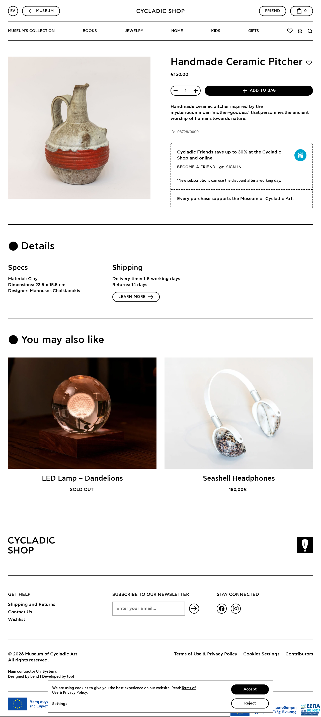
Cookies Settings (261, 654)
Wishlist (16, 619)
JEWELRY (134, 31)
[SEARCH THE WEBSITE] (310, 31)
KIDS (215, 31)
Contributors (299, 654)
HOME (177, 31)
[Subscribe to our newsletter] (194, 609)
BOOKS (90, 31)
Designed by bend (23, 676)
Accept (250, 689)
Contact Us (20, 612)
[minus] (176, 91)
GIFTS (253, 31)
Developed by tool (58, 676)
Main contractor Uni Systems (32, 671)
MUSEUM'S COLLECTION (31, 31)
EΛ (13, 11)
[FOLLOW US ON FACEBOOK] (222, 609)
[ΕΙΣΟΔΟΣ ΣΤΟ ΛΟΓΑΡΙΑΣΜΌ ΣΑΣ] (300, 31)
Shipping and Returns (31, 604)
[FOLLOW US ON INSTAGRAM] (236, 609)
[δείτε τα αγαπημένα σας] (290, 31)
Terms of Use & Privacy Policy (205, 654)
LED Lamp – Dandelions (82, 478)
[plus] (196, 91)
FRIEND (272, 11)
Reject (250, 703)
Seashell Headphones (239, 478)
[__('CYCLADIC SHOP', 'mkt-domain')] (160, 11)
